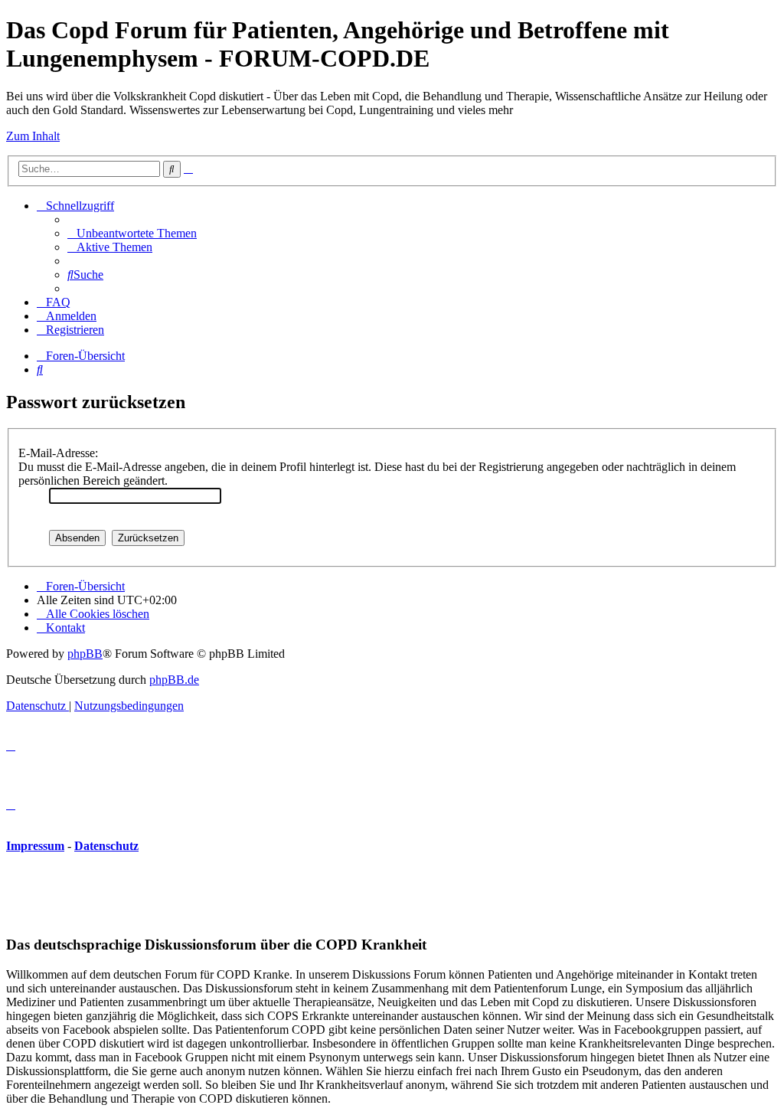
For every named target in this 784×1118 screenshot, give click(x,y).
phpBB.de (174, 679)
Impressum (35, 845)
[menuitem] (132, 233)
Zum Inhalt (33, 135)
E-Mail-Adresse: (58, 452)
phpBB (85, 653)
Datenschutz (106, 845)
